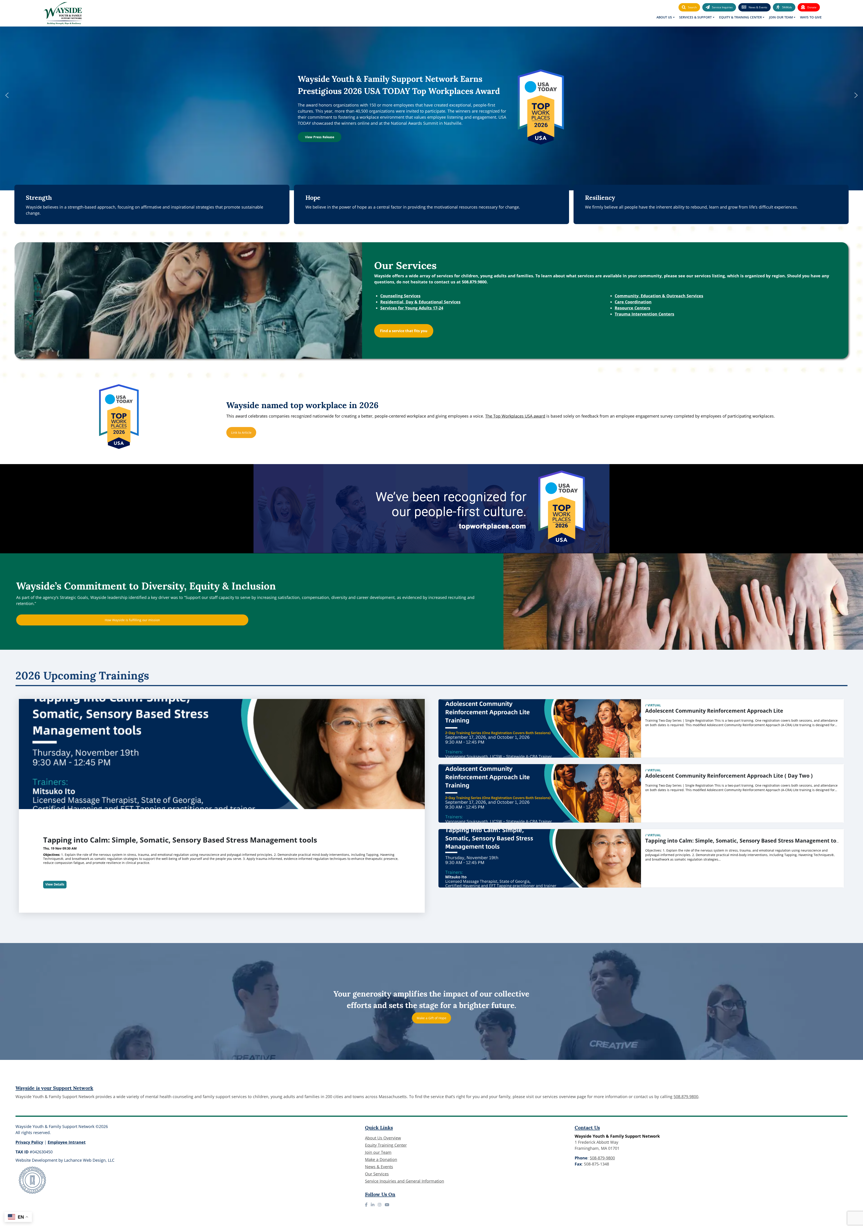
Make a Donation (381, 1159)
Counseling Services (400, 295)
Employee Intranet (67, 1142)
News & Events (758, 7)
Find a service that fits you (403, 330)
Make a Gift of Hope (431, 1018)
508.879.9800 (686, 1096)
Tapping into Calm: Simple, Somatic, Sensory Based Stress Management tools (744, 840)
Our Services (377, 1174)
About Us (664, 17)
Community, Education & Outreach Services (659, 295)
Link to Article (241, 432)
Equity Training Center (386, 1145)
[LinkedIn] (372, 1204)
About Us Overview (383, 1138)
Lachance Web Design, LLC (89, 1160)
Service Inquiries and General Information (404, 1181)
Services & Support (695, 17)
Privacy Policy (29, 1142)
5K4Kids (787, 7)
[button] (7, 95)
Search (692, 7)
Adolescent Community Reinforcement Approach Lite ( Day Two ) (729, 775)
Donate (811, 7)
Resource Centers (632, 308)
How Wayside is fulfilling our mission (132, 620)
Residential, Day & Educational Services (420, 302)
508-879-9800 (602, 1158)
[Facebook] (366, 1204)
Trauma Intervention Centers (644, 314)
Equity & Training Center (740, 17)
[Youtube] (387, 1204)
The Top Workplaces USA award (515, 416)
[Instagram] (379, 1204)
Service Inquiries (722, 7)
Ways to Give (811, 17)
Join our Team (378, 1152)
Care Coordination (633, 302)
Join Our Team (781, 17)
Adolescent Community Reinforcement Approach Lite (138, 840)
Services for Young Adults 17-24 (411, 308)
